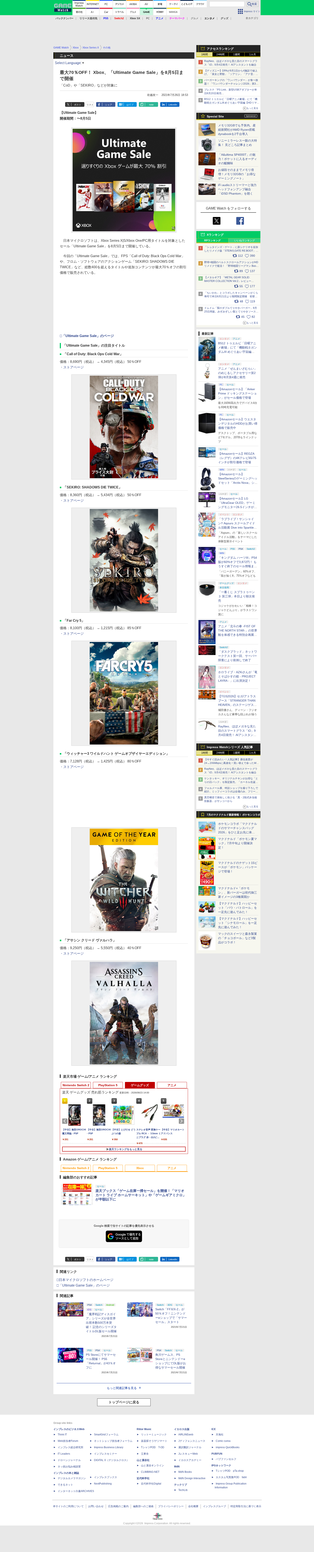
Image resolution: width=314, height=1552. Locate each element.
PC (148, 18)
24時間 (220, 54)
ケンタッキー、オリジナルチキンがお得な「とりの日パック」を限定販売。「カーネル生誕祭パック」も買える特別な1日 (231, 782)
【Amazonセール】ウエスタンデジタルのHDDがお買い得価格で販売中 (237, 423)
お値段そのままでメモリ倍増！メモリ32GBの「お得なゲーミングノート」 (237, 174)
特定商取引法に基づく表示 (245, 1506)
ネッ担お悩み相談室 (69, 1466)
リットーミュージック (154, 1434)
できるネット (65, 1484)
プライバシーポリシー (171, 1506)
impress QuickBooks (227, 1447)
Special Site (215, 116)
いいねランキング (244, 240)
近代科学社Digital (151, 1483)
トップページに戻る (124, 1402)
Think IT (62, 1434)
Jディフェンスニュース (191, 1440)
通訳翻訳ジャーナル (189, 1447)
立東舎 (145, 1453)
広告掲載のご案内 (118, 1506)
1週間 (236, 54)
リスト (90, 104)
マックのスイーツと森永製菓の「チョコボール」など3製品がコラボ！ (237, 938)
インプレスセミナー (105, 1453)
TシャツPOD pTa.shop (230, 1470)
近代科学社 (143, 1478)
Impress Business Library (108, 1447)
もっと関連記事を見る (122, 1388)
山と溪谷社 (143, 1460)
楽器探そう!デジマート (154, 1440)
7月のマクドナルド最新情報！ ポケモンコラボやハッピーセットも (233, 815)
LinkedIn (172, 104)
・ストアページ (72, 367)
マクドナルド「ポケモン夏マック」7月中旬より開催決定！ (237, 843)
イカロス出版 (181, 1429)
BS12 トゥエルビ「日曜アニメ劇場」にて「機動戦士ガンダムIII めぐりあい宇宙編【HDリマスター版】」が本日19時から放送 (231, 103)
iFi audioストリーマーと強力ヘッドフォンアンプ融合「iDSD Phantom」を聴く (237, 189)
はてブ (130, 104)
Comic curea (223, 1440)
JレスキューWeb (188, 1453)
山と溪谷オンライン (152, 1465)
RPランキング (212, 240)
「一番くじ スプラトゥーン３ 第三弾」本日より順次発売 (236, 596)
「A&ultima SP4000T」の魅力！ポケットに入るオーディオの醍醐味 (237, 159)
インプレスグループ (214, 1506)
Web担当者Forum (68, 1440)
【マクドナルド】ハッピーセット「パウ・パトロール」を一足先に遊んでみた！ (237, 908)
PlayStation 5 (107, 1085)
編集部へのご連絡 (143, 1506)
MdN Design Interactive (191, 1478)
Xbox (140, 1168)
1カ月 (252, 54)
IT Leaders (64, 1453)
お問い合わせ (96, 1506)
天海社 (219, 1434)
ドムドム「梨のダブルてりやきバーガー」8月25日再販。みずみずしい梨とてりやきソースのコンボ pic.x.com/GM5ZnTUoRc (231, 311)
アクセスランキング (220, 48)
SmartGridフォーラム (106, 1434)
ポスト (77, 104)
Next (182, 1121)
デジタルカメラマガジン (72, 1478)
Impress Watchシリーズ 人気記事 (230, 747)
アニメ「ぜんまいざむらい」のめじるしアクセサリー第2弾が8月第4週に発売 (237, 373)
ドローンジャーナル (69, 1460)
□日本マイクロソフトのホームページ (85, 1280)
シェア (108, 104)
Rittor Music (144, 1429)
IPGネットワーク (221, 1465)
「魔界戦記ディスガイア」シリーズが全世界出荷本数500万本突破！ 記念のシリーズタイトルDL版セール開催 (101, 1322)
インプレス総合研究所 (70, 1447)
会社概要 (193, 1506)
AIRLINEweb (185, 1434)
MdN (177, 1466)
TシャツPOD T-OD (152, 1447)
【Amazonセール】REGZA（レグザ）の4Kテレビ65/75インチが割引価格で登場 (237, 458)
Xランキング (215, 234)
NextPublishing (103, 1483)
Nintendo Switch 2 (76, 1085)
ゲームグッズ (140, 1085)
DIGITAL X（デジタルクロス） (111, 1460)
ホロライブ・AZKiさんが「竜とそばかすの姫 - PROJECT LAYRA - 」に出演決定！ (237, 676)
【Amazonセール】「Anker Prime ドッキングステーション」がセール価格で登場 (237, 393)
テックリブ (180, 1484)
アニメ (171, 1085)
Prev (65, 1121)
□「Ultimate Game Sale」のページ (87, 336)
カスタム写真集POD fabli (231, 1477)
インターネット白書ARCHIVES (76, 1491)
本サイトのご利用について (68, 1506)
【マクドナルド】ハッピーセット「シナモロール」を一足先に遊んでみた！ (237, 923)
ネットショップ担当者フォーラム (113, 1440)
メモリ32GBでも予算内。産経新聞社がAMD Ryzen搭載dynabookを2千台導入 (237, 130)
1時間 (204, 54)
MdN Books (185, 1471)
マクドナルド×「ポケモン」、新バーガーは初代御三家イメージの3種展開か (237, 892)
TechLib (183, 1490)
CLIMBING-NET (150, 1471)
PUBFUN (216, 1453)
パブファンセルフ (226, 1459)
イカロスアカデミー (189, 1460)
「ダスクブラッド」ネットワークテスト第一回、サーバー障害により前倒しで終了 (237, 656)
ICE (213, 1429)
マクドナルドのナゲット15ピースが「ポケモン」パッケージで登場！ (237, 867)
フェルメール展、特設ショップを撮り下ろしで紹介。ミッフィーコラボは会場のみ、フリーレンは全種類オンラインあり (231, 792)
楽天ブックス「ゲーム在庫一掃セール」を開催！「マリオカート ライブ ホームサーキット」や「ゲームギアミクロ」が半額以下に (140, 1195)
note (151, 104)
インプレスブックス (105, 1477)
